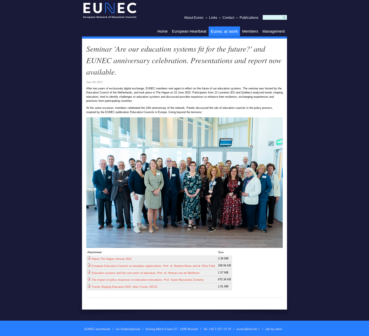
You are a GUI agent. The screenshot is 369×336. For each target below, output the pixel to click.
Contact (228, 17)
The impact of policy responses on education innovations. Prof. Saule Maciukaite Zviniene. (148, 279)
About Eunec (194, 17)
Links (213, 17)
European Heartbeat (189, 31)
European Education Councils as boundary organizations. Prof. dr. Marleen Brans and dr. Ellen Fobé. (154, 266)
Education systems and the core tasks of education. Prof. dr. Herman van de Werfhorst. (146, 273)
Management (273, 31)
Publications (249, 17)
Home (162, 31)
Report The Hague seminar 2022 (112, 258)
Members (250, 31)
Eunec (110, 10)
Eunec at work (224, 31)
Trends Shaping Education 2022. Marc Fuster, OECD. (125, 286)
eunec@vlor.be (248, 329)
